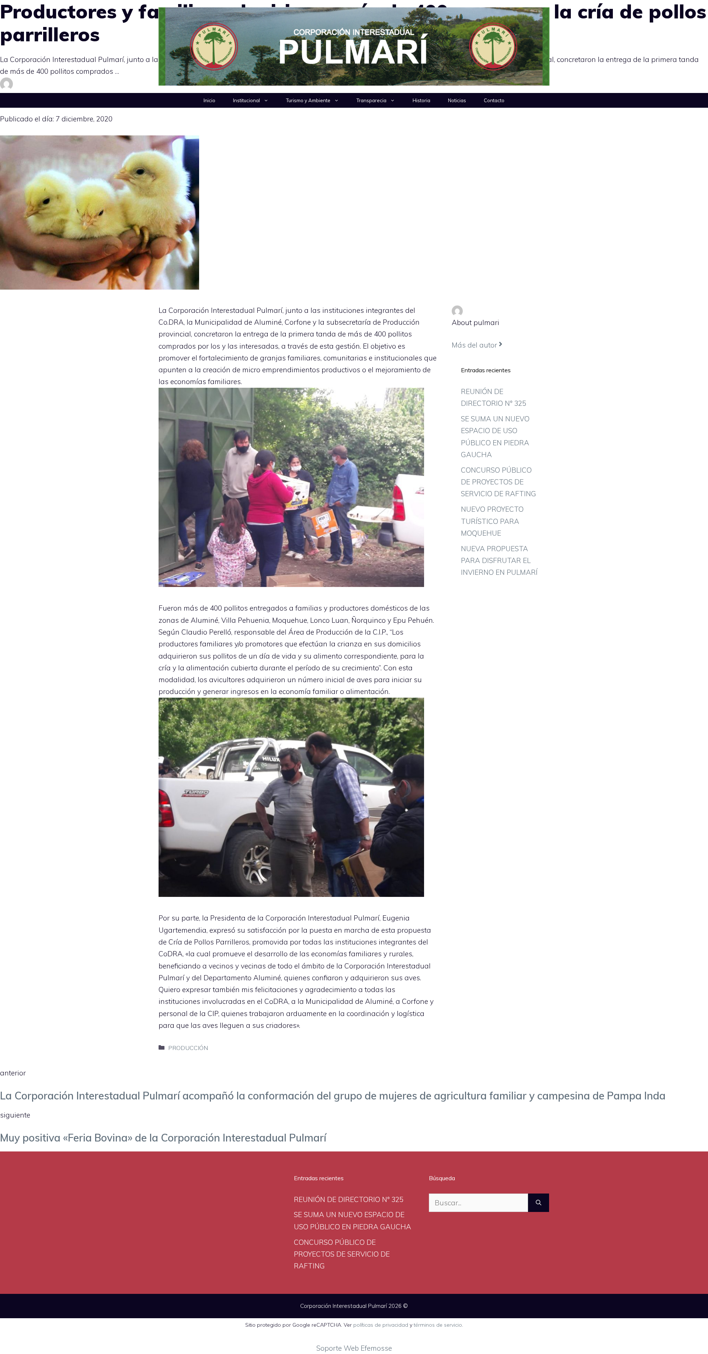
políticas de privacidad (380, 1325)
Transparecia (371, 100)
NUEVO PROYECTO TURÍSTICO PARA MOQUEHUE (492, 521)
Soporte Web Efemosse (354, 1348)
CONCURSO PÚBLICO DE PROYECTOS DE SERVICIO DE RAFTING (498, 482)
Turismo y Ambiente (308, 100)
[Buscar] (538, 1203)
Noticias (457, 100)
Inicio (209, 100)
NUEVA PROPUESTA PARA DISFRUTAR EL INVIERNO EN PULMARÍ (499, 560)
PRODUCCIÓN (188, 1047)
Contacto (494, 100)
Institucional (246, 100)
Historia (421, 100)
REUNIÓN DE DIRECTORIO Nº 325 (348, 1199)
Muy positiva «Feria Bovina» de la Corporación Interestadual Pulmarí (163, 1137)
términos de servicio (438, 1325)
